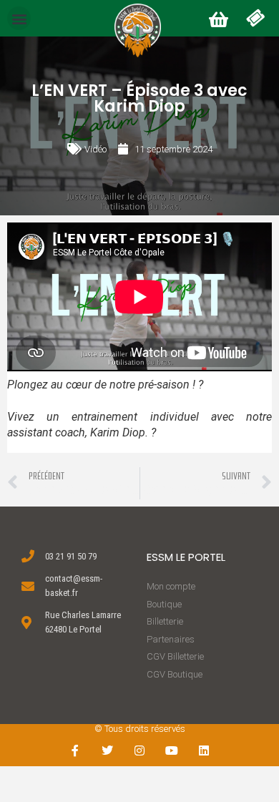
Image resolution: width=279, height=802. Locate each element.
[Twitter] (108, 750)
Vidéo (95, 149)
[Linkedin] (203, 750)
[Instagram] (140, 750)
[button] (19, 18)
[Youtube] (171, 750)
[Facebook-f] (75, 750)
